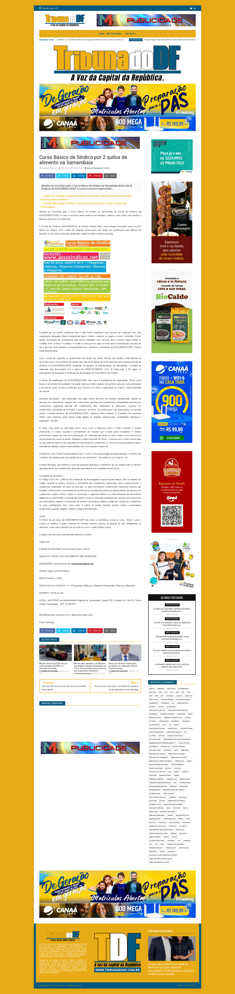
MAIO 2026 (176, 808)
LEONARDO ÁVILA (155, 804)
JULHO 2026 (153, 801)
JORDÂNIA (172, 797)
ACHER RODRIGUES (167, 699)
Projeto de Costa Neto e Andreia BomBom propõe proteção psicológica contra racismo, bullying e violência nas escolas (171, 969)
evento (176, 772)
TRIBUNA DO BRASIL (156, 848)
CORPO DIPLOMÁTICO (174, 732)
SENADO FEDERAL (155, 837)
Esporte (168, 768)
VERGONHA (153, 851)
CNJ (170, 725)
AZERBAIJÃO (153, 714)
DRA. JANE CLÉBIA (155, 750)
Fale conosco (191, 985)
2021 (183, 692)
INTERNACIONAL (155, 793)
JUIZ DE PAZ (183, 797)
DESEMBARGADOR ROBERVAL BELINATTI (162, 743)
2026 (162, 696)
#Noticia (152, 692)
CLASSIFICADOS (154, 725)
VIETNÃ (162, 851)
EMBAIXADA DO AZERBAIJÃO (158, 757)
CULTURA (152, 736)
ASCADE (160, 707)
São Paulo (183, 833)
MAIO (169, 808)
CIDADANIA (186, 721)
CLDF (164, 725)
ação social (153, 699)
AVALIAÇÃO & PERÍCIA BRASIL (177, 710)
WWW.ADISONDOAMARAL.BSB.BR (160, 859)
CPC (185, 732)
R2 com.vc (183, 826)
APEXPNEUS (165, 703)
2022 (188, 692)
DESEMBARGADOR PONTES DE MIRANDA (177, 739)
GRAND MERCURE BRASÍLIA (158, 786)
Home (179, 985)
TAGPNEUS (187, 840)
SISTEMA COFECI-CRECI (156, 840)
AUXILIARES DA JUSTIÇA (157, 710)
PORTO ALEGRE (175, 822)
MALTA (185, 808)
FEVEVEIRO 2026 (185, 779)
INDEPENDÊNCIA (154, 790)
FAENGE (176, 775)
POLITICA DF (162, 822)
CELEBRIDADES (164, 721)
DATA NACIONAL (155, 739)
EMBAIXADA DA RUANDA (176, 754)
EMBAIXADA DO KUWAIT (179, 757)
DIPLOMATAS (165, 746)
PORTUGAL (186, 822)
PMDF (188, 819)
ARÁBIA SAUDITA (183, 703)
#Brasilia (160, 688)
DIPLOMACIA (153, 746)
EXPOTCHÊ (152, 775)
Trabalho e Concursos (175, 844)
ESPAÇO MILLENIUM (155, 768)
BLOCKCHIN (181, 714)
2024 (150, 696)
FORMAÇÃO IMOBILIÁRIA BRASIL (160, 782)
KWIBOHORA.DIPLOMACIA (176, 801)
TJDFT (162, 844)
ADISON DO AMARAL (183, 699)
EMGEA (189, 761)
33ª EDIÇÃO (170, 696)
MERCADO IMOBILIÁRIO (157, 815)
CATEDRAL (152, 721)
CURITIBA (161, 736)
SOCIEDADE (171, 840)
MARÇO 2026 (153, 811)
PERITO (180, 819)
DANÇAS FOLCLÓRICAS (175, 736)
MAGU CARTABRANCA (156, 808)
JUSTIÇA (162, 801)
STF (179, 840)
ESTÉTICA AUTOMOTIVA (157, 772)
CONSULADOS (172, 728)
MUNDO (170, 815)
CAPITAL (187, 717)
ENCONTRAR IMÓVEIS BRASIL (159, 764)
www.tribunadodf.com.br (98, 168)
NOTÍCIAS (130, 34)
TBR (150, 844)
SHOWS (166, 837)
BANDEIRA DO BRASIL (167, 714)
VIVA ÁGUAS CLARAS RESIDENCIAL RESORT (163, 855)
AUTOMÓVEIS (171, 707)
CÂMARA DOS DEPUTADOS (173, 717)
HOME (101, 34)
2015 (160, 692)
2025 (156, 696)
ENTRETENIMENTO (177, 764)
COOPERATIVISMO (186, 728)
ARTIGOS (152, 707)
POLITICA (152, 822)
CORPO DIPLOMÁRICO (156, 732)
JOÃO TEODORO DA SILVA (157, 797)
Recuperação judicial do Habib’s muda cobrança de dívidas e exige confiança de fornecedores (115, 39)
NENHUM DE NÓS (155, 819)
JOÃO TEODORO (168, 793)
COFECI (176, 725)
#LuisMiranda (183, 688)
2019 (171, 692)
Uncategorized (66, 40)
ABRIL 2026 (188, 696)
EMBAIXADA (185, 750)
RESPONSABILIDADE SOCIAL (158, 833)
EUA (169, 772)
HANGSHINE (183, 786)
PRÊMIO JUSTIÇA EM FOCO (157, 826)
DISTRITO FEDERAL (179, 746)
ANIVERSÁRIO (153, 703)
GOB (175, 782)
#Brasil (152, 688)
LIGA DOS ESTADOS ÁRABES (173, 804)
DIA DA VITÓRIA (184, 743)
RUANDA (174, 833)
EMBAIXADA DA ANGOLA (157, 754)
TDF (156, 844)
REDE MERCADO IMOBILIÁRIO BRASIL (161, 830)
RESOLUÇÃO (180, 830)
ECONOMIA (167, 750)
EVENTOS (185, 772)
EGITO (176, 750)
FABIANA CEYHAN (165, 775)
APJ (173, 703)
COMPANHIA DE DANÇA (157, 728)
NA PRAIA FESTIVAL (182, 815)
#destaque (171, 688)
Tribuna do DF (171, 848)
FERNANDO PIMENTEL (156, 779)
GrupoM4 (173, 786)
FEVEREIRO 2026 (172, 779)
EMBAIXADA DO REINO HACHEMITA (161, 761)
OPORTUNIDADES (170, 819)
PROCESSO (173, 826)
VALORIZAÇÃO (184, 848)
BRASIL (190, 714)
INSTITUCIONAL (114, 34)
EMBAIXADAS (179, 761)
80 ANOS (179, 696)
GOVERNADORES (184, 782)
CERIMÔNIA (175, 721)
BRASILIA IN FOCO (155, 717)
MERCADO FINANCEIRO (168, 811)
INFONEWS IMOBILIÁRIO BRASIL (173, 790)
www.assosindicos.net (82, 564)
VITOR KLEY (171, 851)
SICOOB (174, 837)
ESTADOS (177, 768)
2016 (165, 692)
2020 (177, 692)
